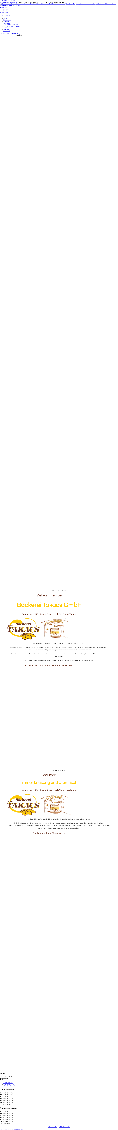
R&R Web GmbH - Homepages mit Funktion (12, 1129)
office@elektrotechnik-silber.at (8, 2)
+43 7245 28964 (8, 1083)
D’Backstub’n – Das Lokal (10, 24)
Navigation (20, 34)
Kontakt (5, 27)
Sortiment (6, 21)
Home (5, 18)
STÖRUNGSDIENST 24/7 (7, 0)
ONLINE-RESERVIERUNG (11, 26)
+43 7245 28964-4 (8, 1084)
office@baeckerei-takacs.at (10, 1086)
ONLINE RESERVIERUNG (8, 34)
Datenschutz (6, 31)
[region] (59, 311)
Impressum (6, 29)
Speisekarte (6, 23)
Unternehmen (7, 20)
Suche (24, 34)
